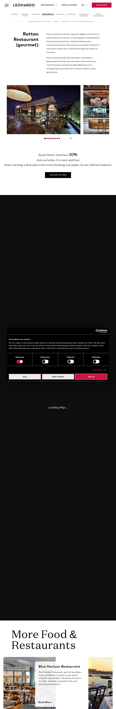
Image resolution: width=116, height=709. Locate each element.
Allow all (91, 377)
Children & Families (84, 15)
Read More (45, 702)
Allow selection (58, 377)
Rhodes (14, 14)
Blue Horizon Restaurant (59, 666)
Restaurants (48, 14)
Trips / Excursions (98, 15)
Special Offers (69, 5)
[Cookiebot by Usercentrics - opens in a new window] (97, 331)
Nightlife (60, 14)
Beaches (36, 14)
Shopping (71, 14)
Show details (97, 370)
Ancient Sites (25, 15)
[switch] (45, 361)
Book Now (101, 5)
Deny (25, 377)
